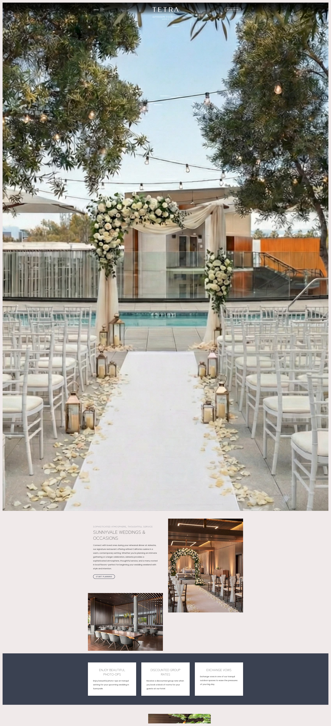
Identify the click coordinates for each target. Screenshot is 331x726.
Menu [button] (100, 9)
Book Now (232, 9)
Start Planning (104, 576)
